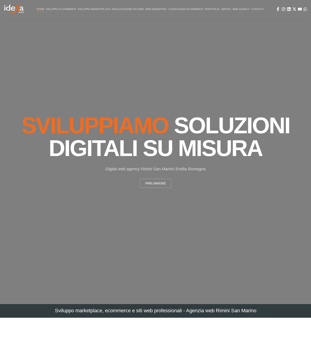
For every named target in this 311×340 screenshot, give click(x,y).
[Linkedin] (289, 9)
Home (40, 9)
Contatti (257, 9)
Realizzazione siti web (127, 9)
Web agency (240, 9)
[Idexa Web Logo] (14, 9)
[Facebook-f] (278, 9)
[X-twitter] (294, 9)
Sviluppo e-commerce (61, 9)
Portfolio (211, 9)
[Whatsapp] (305, 9)
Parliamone (155, 183)
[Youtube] (300, 9)
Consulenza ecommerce (185, 9)
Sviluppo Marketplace (94, 9)
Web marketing (155, 9)
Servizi (225, 9)
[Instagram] (283, 9)
